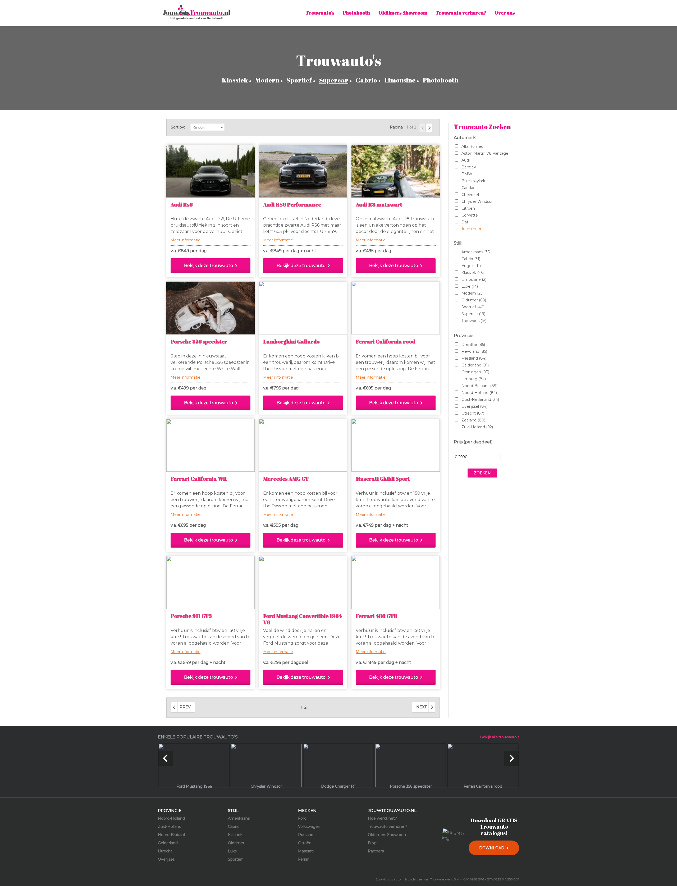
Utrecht (472, 413)
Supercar (333, 80)
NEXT (421, 707)
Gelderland (475, 365)
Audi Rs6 (182, 204)
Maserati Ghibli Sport (383, 478)
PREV (185, 707)
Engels (471, 265)
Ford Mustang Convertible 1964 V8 (302, 619)
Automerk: (465, 137)
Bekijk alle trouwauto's (499, 737)
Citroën (468, 208)
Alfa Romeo (472, 146)
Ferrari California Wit (199, 478)
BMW (466, 174)
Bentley (468, 167)
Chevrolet (470, 194)
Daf (464, 222)
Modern (267, 80)
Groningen (475, 372)
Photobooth (440, 80)
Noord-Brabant (479, 385)
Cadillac (468, 187)
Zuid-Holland (477, 427)
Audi (465, 160)
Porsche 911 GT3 (191, 615)
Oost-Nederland (480, 399)
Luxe (469, 286)
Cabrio (366, 80)
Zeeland (473, 420)
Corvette (469, 215)
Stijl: (458, 243)
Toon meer (471, 228)
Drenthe (473, 344)
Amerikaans (476, 252)
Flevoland (474, 351)
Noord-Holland (479, 392)
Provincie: (464, 335)
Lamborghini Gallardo (291, 341)
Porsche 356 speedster (199, 341)
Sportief (299, 80)
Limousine (400, 80)
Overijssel (474, 406)
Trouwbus (473, 320)
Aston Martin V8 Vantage (484, 153)
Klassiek (235, 80)
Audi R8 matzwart (379, 204)
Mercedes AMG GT (286, 478)
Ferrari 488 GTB (376, 615)
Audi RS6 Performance (292, 204)
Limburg (473, 379)
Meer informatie (185, 240)
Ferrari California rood (385, 341)
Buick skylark (473, 180)
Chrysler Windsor (477, 201)
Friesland (473, 358)
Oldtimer (473, 300)
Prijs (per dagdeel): (473, 441)
